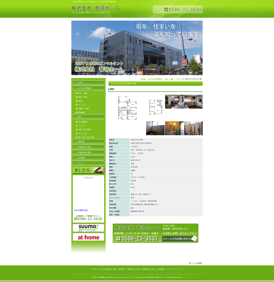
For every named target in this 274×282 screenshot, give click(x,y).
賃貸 (79, 117)
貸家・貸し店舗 (84, 129)
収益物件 (81, 112)
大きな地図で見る (81, 210)
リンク (80, 163)
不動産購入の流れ (84, 147)
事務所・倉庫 (83, 109)
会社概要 (81, 158)
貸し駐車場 (82, 122)
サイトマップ (177, 269)
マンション (82, 105)
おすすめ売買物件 (155, 79)
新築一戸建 (82, 97)
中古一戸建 (169, 79)
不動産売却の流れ (84, 152)
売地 (80, 101)
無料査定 (81, 141)
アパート (81, 126)
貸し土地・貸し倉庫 (86, 137)
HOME (143, 79)
